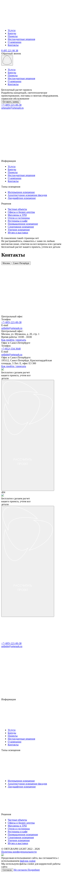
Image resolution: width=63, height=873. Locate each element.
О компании (14, 42)
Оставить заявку (11, 102)
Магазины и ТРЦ (17, 215)
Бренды (12, 33)
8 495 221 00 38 (9, 50)
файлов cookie (28, 860)
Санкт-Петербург (21, 263)
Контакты (13, 45)
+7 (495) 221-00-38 (11, 105)
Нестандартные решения (21, 39)
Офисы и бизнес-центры (21, 212)
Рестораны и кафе (17, 220)
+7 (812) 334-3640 (11, 348)
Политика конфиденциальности (19, 851)
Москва (6, 263)
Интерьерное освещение (21, 192)
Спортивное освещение (21, 226)
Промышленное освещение (23, 223)
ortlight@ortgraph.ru (11, 328)
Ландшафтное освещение (22, 198)
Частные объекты (17, 209)
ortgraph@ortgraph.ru (12, 107)
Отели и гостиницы (19, 218)
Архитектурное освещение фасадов (27, 195)
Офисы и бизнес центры (21, 822)
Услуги (12, 30)
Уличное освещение (19, 229)
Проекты (13, 36)
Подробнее (34, 869)
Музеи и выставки (18, 232)
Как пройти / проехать (13, 339)
